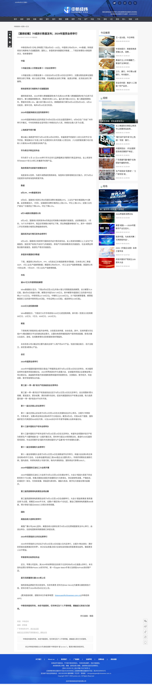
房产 (85, 19)
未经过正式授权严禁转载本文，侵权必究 (32, 632)
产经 (79, 19)
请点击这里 (34, 629)
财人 (123, 19)
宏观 (28, 19)
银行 (47, 19)
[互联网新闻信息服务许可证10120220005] (60, 671)
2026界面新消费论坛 (124, 214)
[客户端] (145, 642)
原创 (117, 19)
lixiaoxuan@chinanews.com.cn (67, 595)
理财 (60, 19)
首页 (15, 19)
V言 (111, 19)
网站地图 (114, 659)
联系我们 (64, 659)
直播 (66, 19)
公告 (136, 19)
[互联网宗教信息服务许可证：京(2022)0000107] (90, 671)
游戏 (105, 19)
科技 (92, 19)
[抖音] (145, 632)
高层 (21, 19)
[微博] (145, 626)
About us (51, 659)
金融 (34, 19)
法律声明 (89, 659)
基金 (41, 19)
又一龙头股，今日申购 (125, 38)
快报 (130, 19)
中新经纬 (17, 26)
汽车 (98, 19)
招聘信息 (101, 659)
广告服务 (76, 659)
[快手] (145, 637)
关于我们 (38, 659)
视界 (73, 19)
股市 (53, 19)
